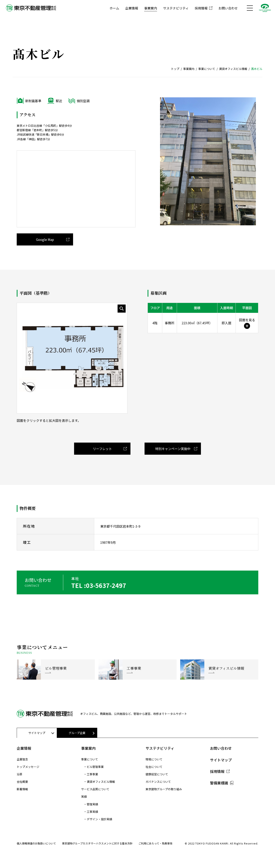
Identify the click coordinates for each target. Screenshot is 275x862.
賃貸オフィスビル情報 (233, 69)
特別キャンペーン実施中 (172, 448)
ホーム (114, 8)
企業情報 (131, 8)
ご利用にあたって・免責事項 (155, 843)
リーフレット (102, 448)
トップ (175, 69)
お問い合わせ (228, 8)
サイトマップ (221, 759)
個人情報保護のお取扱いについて (36, 843)
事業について (206, 69)
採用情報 (201, 8)
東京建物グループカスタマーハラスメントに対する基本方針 (97, 843)
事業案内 (150, 8)
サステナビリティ (176, 8)
